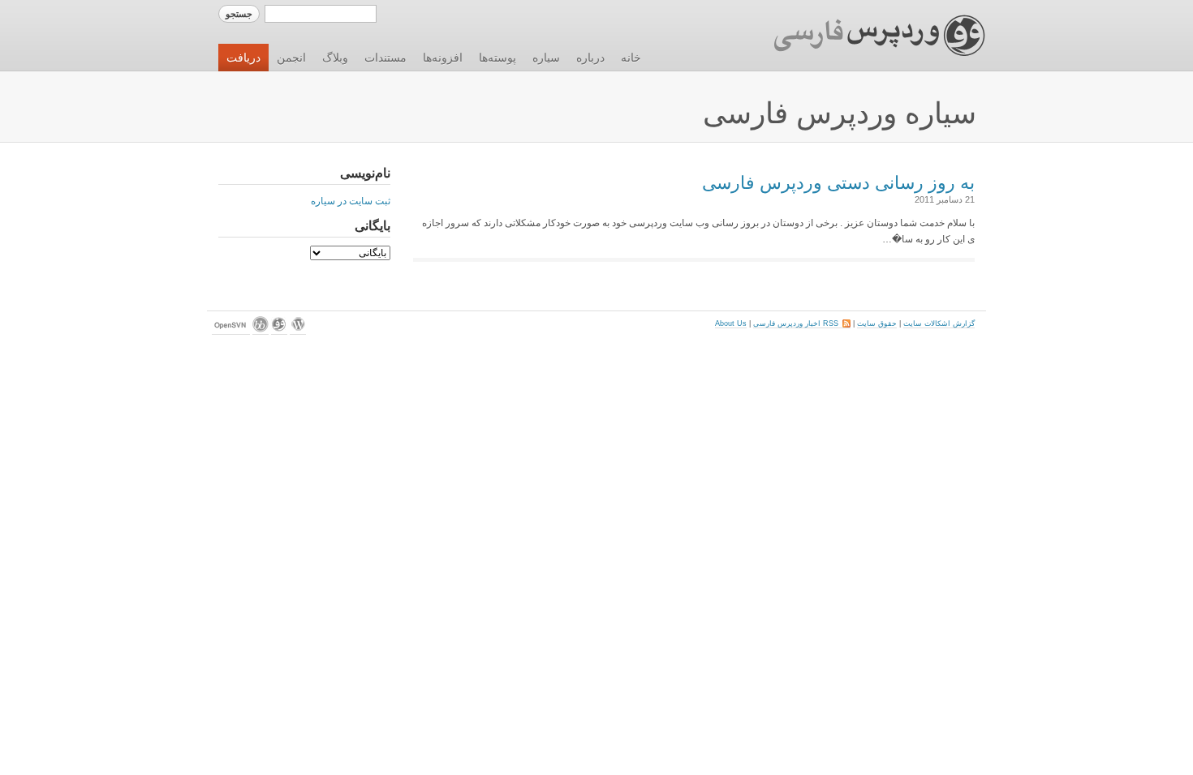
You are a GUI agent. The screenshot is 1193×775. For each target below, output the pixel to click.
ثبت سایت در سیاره (350, 201)
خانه (631, 57)
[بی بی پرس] (260, 330)
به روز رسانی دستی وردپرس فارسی (838, 183)
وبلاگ (335, 57)
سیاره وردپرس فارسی (839, 113)
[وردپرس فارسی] (279, 330)
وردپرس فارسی (864, 35)
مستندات (385, 57)
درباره (590, 57)
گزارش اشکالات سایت (939, 323)
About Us (731, 323)
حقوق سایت (877, 323)
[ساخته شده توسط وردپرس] (298, 330)
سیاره (546, 57)
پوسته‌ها (497, 57)
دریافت (243, 57)
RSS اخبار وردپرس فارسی (802, 323)
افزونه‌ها (443, 57)
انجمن (291, 57)
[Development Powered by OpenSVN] (231, 330)
